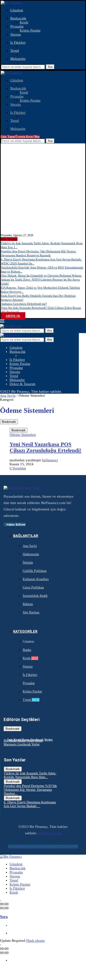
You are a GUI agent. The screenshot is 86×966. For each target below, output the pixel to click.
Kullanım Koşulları (36, 579)
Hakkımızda (31, 554)
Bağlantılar (25, 536)
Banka (27, 650)
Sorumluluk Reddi (35, 596)
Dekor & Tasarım (22, 384)
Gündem (16, 10)
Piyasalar (17, 26)
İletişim (28, 562)
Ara (50, 67)
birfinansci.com (49, 833)
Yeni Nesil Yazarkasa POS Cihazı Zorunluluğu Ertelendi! (45, 447)
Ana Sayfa (8, 395)
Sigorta (15, 34)
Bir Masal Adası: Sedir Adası (23, 740)
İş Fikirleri (18, 42)
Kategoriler (25, 631)
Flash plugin (35, 940)
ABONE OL (13, 316)
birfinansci (50, 460)
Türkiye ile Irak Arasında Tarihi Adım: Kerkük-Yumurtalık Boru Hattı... (30, 775)
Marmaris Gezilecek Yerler (22, 744)
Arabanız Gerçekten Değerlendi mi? (24, 304)
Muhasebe (18, 59)
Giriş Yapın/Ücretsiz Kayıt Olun (20, 136)
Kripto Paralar (30, 30)
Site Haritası (31, 612)
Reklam (28, 604)
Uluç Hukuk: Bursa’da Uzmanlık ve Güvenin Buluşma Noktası (41, 275)
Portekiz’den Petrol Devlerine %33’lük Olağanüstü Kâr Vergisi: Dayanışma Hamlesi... (30, 789)
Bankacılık (18, 18)
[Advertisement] (43, 188)
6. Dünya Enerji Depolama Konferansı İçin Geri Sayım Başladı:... (30, 804)
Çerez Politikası (33, 587)
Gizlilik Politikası (35, 571)
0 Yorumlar (18, 468)
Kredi (24, 22)
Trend (14, 50)
